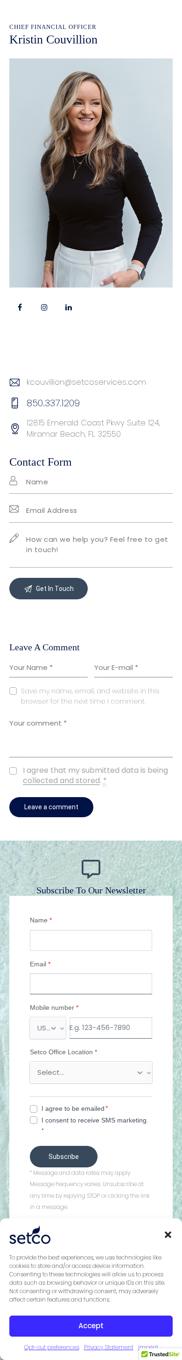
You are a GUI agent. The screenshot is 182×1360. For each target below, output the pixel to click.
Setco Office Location (63, 1052)
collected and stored (61, 781)
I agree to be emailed (73, 1108)
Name (41, 920)
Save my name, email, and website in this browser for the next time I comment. (90, 696)
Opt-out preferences (51, 1347)
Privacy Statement (108, 1347)
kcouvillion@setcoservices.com (86, 382)
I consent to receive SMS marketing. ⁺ (95, 1125)
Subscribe (64, 1156)
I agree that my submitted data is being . (95, 775)
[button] (168, 1234)
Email (40, 964)
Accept (91, 1326)
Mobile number (54, 1007)
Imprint (148, 1347)
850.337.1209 (53, 403)
